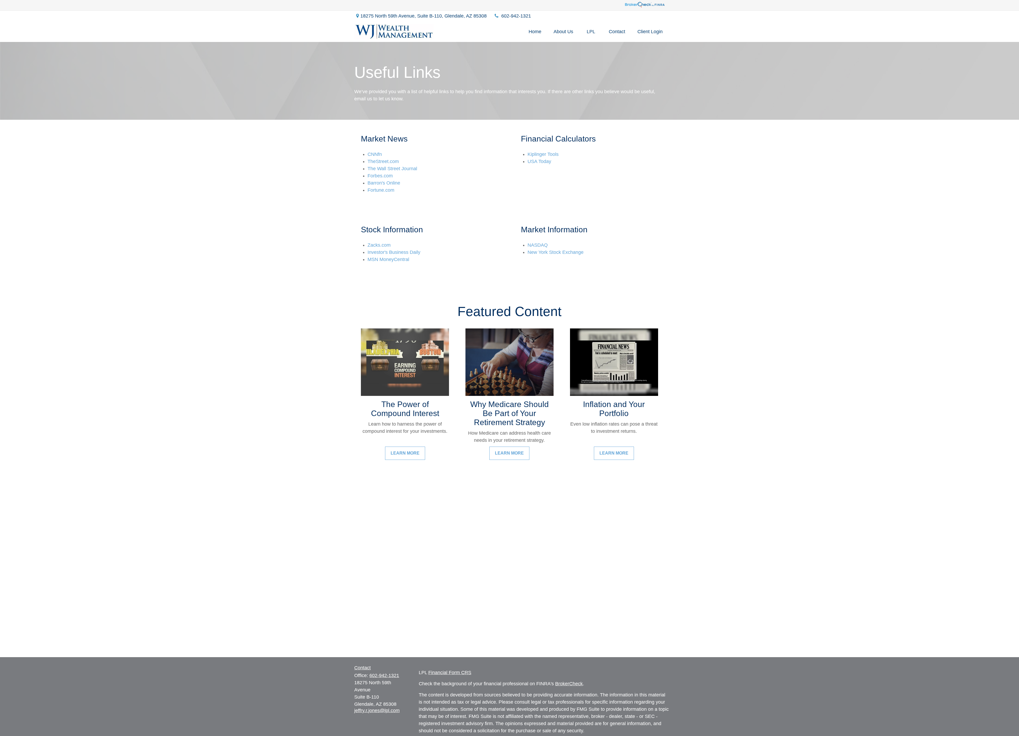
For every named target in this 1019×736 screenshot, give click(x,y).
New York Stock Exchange (556, 252)
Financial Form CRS (449, 672)
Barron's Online (384, 183)
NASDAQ (538, 245)
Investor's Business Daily (394, 252)
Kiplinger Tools (543, 154)
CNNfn (375, 154)
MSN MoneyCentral (388, 259)
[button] (534, 32)
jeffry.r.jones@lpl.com (377, 710)
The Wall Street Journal (392, 168)
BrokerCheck (569, 683)
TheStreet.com (383, 161)
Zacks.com (379, 245)
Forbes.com (380, 175)
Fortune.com (381, 190)
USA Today (539, 161)
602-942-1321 (516, 16)
